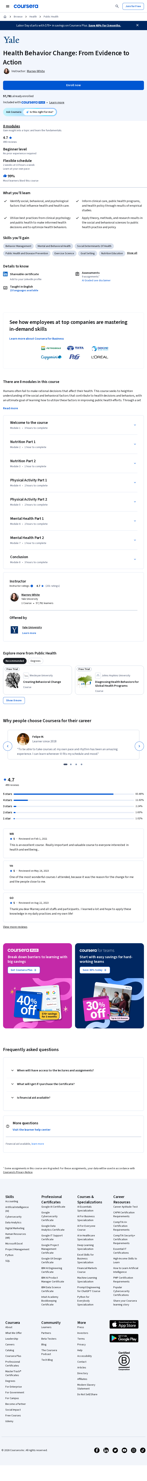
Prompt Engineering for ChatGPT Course (88, 1289)
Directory (82, 1373)
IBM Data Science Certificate (51, 1289)
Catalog (9, 1350)
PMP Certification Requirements (123, 1280)
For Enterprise (13, 1387)
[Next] (139, 746)
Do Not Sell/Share (87, 1394)
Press (80, 1327)
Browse (18, 17)
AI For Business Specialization (86, 1218)
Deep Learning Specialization (85, 1247)
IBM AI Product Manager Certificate (52, 1280)
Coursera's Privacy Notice (18, 1172)
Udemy (9, 1421)
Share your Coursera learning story (125, 1303)
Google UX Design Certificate (51, 1260)
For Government (14, 1392)
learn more (38, 1144)
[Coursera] (26, 6)
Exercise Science (64, 253)
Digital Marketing (14, 1228)
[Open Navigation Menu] (7, 6)
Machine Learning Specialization (87, 1280)
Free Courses (13, 1415)
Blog (44, 1345)
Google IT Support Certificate (52, 1237)
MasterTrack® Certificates (13, 1373)
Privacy (81, 1345)
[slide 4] (81, 764)
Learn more (56, 102)
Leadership (11, 1339)
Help (79, 1350)
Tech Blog (47, 1360)
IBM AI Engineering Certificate (51, 1270)
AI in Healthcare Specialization (86, 1237)
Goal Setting (88, 253)
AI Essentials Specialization (85, 1209)
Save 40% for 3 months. (104, 25)
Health (33, 17)
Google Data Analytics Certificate (53, 1228)
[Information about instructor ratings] (31, 585)
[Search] (117, 6)
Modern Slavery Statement (86, 1387)
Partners (46, 1333)
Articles (81, 1368)
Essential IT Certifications (121, 1251)
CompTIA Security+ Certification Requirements (124, 1239)
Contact (81, 1362)
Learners (46, 1327)
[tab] (15, 661)
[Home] (5, 16)
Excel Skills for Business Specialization (85, 1258)
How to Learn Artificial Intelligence (125, 1270)
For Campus (12, 1398)
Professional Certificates (12, 1364)
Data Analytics (13, 1222)
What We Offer (13, 1333)
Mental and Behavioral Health (54, 246)
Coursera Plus (13, 1356)
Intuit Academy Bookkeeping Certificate (49, 1301)
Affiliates (82, 1379)
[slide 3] (76, 764)
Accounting (11, 1201)
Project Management (17, 1249)
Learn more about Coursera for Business (36, 339)
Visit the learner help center (32, 1130)
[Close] (137, 25)
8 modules (11, 126)
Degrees (10, 1381)
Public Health (51, 17)
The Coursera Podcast (49, 1352)
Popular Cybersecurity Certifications (121, 1291)
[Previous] (7, 746)
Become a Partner (15, 1404)
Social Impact (13, 1410)
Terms (81, 1339)
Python (9, 1255)
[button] (132, 253)
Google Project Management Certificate (50, 1249)
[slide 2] (71, 764)
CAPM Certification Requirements (124, 1214)
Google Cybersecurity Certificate (49, 1216)
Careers (10, 1345)
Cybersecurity (13, 1217)
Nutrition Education (112, 253)
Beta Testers (48, 1339)
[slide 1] (65, 764)
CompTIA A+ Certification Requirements (121, 1226)
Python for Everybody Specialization (85, 1301)
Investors (82, 1333)
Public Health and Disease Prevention (27, 253)
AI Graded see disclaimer (96, 280)
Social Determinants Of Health (94, 246)
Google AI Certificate (53, 1207)
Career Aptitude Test (125, 1207)
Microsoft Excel (14, 1244)
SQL (7, 1261)
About (8, 1327)
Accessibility (84, 1356)
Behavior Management (18, 246)
